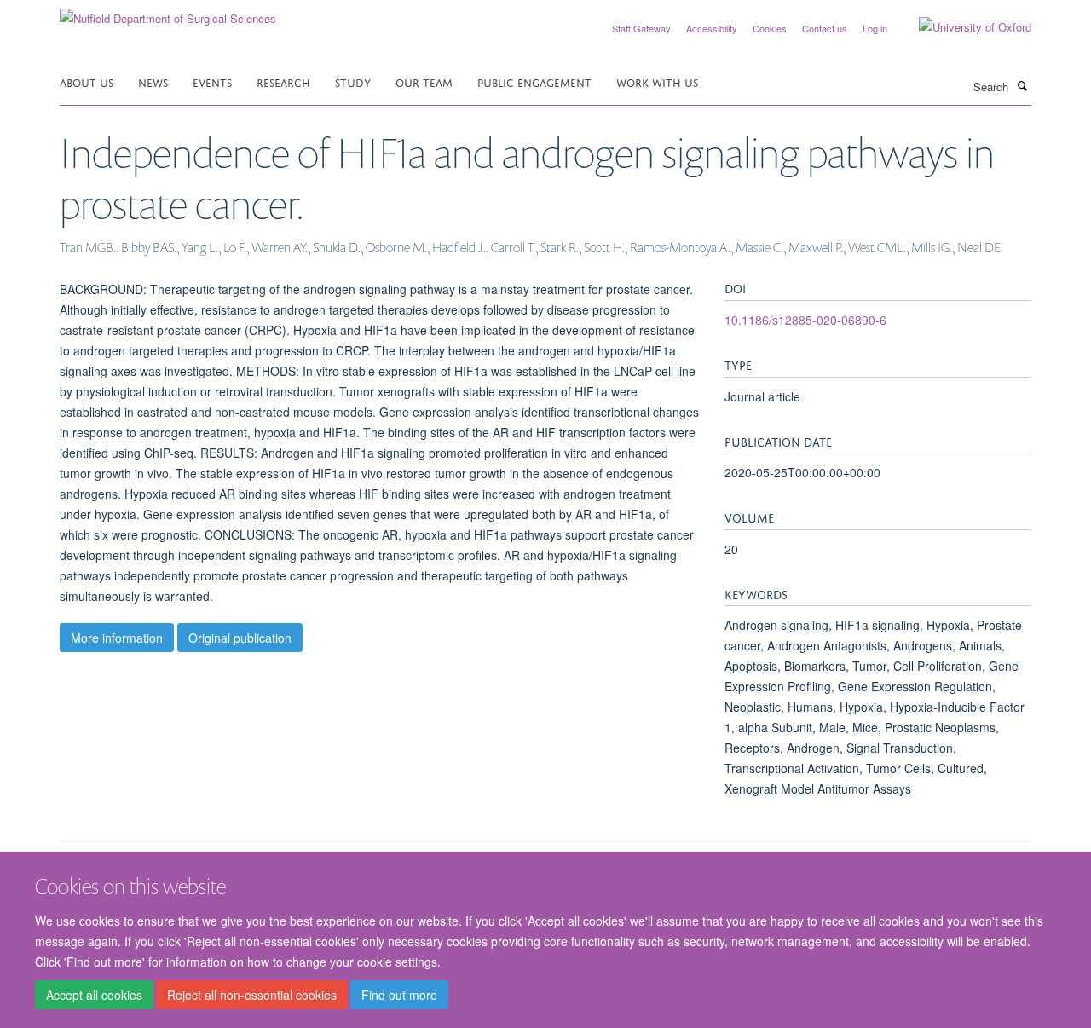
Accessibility (711, 28)
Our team (424, 81)
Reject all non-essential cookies (252, 994)
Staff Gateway (641, 28)
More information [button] (117, 637)
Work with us (657, 81)
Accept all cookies (94, 994)
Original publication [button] (240, 637)
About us (86, 81)
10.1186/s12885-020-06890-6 (805, 319)
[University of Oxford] (962, 27)
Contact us (824, 28)
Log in (875, 28)
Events (212, 81)
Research (283, 81)
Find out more (399, 994)
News (153, 81)
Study (353, 81)
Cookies (770, 28)
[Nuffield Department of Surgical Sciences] (168, 12)
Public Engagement (534, 81)
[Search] (1022, 85)
